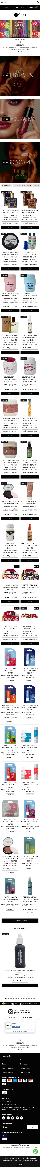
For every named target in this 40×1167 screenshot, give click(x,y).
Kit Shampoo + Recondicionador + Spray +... (30, 253)
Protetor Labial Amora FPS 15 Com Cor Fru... (10, 898)
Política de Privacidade (8, 1072)
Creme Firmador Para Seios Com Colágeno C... (10, 461)
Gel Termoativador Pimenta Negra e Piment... (29, 378)
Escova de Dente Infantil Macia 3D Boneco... (30, 420)
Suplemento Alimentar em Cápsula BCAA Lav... (10, 544)
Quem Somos (23, 1064)
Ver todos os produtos (20, 921)
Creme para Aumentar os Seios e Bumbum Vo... (29, 503)
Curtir (17, 1027)
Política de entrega (25, 1068)
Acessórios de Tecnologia (22, 186)
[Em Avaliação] (20, 1137)
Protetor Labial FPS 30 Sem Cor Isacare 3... (10, 706)
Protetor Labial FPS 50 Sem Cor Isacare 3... (29, 706)
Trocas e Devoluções (7, 1068)
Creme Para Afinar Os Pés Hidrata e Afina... (10, 295)
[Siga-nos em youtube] (12, 1118)
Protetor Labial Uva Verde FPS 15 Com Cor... (30, 857)
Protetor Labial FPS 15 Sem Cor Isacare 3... (29, 669)
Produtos (22, 1060)
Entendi (20, 1164)
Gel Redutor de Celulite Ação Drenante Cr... (10, 378)
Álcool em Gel (6, 186)
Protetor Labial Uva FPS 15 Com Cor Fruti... (29, 820)
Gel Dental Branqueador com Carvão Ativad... (20, 971)
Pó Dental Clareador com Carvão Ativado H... (10, 253)
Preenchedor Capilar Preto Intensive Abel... (10, 503)
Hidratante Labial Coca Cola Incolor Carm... (10, 586)
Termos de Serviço (25, 1072)
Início (3, 1060)
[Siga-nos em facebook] (8, 1118)
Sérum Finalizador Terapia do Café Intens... (29, 461)
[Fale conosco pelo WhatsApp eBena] (35, 1151)
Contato (4, 1064)
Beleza (36, 186)
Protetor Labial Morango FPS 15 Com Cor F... (10, 784)
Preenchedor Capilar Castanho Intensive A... (10, 857)
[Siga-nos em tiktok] (17, 1118)
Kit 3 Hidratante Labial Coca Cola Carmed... (30, 628)
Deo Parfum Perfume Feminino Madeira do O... (29, 212)
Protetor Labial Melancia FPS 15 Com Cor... (10, 747)
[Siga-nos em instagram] (3, 1118)
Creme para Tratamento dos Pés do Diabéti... (30, 295)
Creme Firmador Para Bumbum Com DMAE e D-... (10, 420)
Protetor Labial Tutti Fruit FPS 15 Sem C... (10, 820)
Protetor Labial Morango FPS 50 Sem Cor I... (30, 784)
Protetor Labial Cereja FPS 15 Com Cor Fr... (10, 669)
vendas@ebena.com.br (10, 1104)
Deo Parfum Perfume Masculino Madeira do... (10, 212)
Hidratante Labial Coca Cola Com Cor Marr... (29, 586)
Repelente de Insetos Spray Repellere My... (29, 544)
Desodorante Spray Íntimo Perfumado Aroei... (30, 336)
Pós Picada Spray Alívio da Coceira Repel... (30, 898)
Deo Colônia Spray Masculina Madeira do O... (10, 336)
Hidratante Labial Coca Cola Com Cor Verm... (10, 628)
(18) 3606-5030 (8, 1101)
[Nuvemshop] (20, 1146)
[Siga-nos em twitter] (21, 1118)
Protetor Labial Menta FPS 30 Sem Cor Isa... (29, 747)
